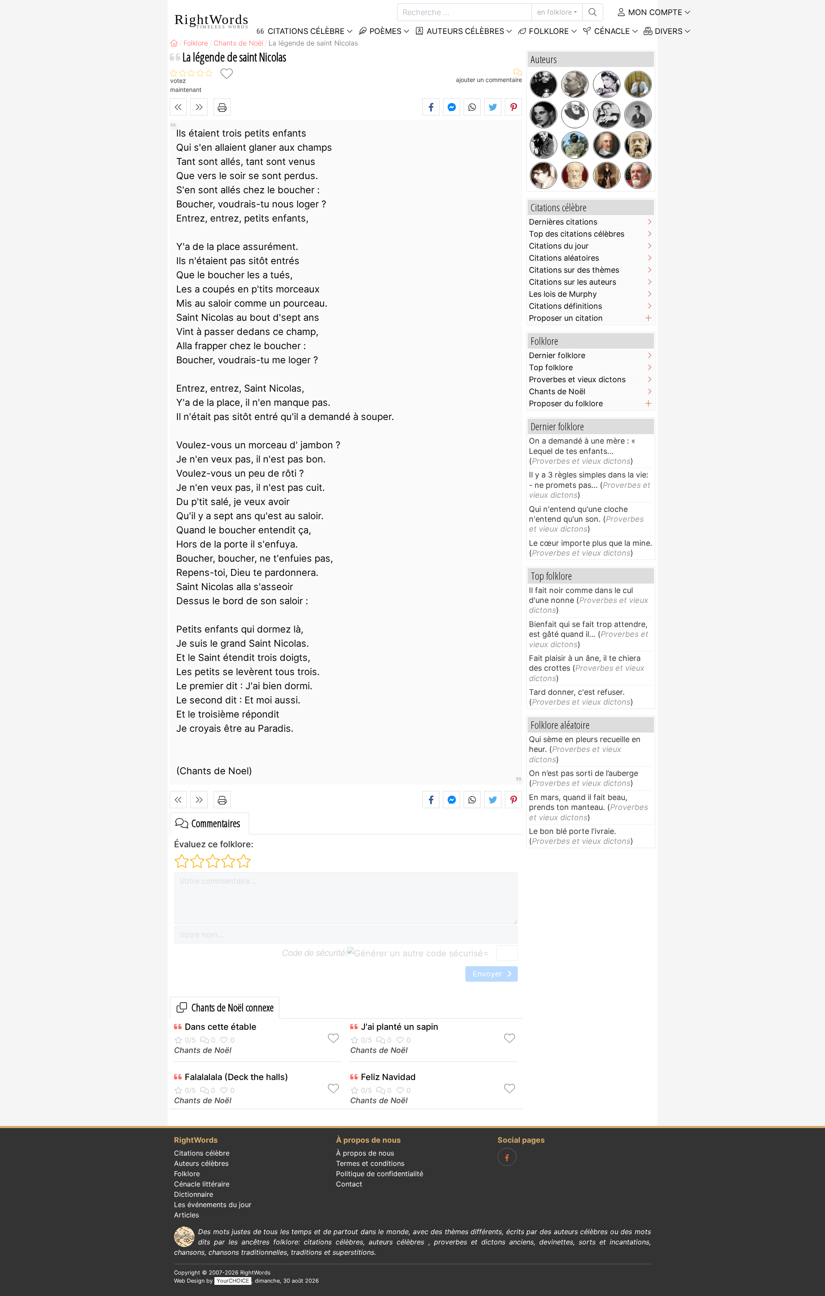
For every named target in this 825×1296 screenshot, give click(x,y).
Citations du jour (559, 245)
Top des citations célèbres (576, 233)
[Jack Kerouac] (638, 114)
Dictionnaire (193, 1194)
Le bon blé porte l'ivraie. (572, 831)
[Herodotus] (575, 175)
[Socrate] (638, 145)
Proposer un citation (566, 317)
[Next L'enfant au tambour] (199, 107)
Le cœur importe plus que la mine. (590, 543)
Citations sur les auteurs (572, 281)
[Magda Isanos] (543, 114)
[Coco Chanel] (606, 84)
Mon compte (654, 12)
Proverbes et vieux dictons (577, 379)
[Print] (222, 107)
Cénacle (611, 31)
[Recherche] (592, 12)
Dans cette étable (221, 1027)
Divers (667, 31)
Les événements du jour (212, 1204)
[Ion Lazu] (638, 175)
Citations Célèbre (305, 31)
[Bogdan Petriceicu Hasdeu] (575, 114)
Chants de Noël (202, 1050)
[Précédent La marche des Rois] (178, 107)
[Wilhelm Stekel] (543, 145)
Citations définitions (565, 305)
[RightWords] (174, 43)
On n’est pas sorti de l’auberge (583, 773)
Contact (349, 1184)
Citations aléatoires (564, 257)
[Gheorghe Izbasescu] (543, 175)
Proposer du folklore (566, 403)
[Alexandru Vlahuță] (575, 145)
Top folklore (551, 367)
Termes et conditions (370, 1163)
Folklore (548, 31)
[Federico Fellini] (606, 114)
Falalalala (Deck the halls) (236, 1077)
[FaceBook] (507, 1157)
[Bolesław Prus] (575, 84)
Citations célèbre (201, 1153)
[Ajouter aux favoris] (226, 73)
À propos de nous (365, 1153)
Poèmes (384, 31)
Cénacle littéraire (201, 1184)
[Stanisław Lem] (543, 84)
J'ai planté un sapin (399, 1027)
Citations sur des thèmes (574, 269)
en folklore (554, 12)
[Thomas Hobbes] (606, 145)
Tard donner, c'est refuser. (577, 692)
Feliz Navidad (388, 1077)
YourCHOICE (233, 1281)
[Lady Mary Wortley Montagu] (606, 175)
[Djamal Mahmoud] (638, 84)
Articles (186, 1215)
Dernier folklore (557, 355)
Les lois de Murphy (563, 293)
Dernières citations (563, 221)
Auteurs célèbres (464, 31)
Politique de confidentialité (379, 1173)
